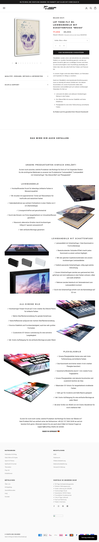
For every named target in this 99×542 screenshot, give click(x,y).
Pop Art (7, 470)
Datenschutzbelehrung (60, 464)
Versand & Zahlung (59, 467)
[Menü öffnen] (4, 8)
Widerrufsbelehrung (59, 461)
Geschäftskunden (10, 490)
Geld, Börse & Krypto (11, 457)
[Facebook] (54, 506)
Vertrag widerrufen (87, 537)
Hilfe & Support (12, 84)
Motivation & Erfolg (11, 454)
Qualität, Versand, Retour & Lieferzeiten (24, 76)
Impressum (56, 457)
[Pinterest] (63, 506)
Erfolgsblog (8, 487)
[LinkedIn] (67, 506)
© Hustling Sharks (12, 534)
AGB (54, 454)
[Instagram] (58, 506)
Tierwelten (8, 467)
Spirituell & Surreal (10, 464)
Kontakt (7, 497)
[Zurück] (12, 63)
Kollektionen (8, 473)
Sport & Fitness (9, 461)
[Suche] (91, 8)
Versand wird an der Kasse (72, 35)
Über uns (7, 484)
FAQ (6, 493)
